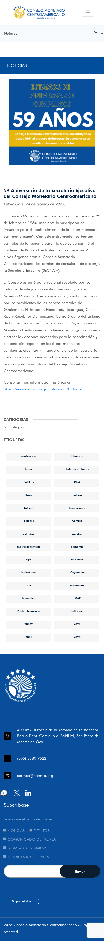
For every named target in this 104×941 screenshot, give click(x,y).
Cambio (77, 520)
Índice (29, 469)
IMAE (77, 598)
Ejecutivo (77, 533)
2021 (28, 637)
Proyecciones (77, 507)
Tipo (28, 559)
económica (77, 585)
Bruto (28, 495)
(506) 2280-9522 (31, 758)
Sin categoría (15, 427)
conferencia (28, 456)
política (77, 495)
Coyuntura (77, 572)
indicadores (28, 572)
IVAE (29, 585)
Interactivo (28, 598)
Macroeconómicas (28, 546)
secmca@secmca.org (35, 775)
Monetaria (77, 559)
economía (77, 546)
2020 (77, 637)
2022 (77, 624)
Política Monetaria (28, 611)
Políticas (29, 482)
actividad (29, 533)
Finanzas (77, 456)
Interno (28, 507)
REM (77, 482)
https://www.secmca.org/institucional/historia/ (43, 389)
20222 (28, 624)
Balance (29, 520)
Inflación (77, 611)
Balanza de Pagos (77, 469)
